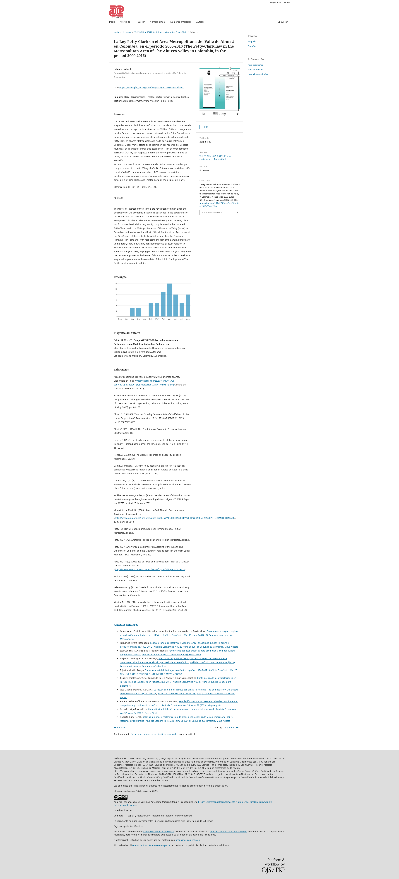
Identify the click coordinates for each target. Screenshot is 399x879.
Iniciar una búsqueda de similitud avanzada (154, 734)
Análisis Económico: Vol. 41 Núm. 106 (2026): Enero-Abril (171, 654)
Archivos (127, 32)
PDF (206, 127)
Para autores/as (255, 69)
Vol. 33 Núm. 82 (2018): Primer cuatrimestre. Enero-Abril (160, 32)
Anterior (121, 727)
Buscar (141, 21)
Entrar (287, 2)
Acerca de (125, 21)
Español (252, 46)
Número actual (157, 21)
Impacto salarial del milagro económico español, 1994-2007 (176, 670)
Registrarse (275, 2)
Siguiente (230, 727)
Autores (200, 21)
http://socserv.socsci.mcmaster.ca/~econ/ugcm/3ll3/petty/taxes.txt (150, 569)
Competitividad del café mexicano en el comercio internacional (181, 709)
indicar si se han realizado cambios (228, 831)
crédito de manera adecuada (158, 831)
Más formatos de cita (212, 212)
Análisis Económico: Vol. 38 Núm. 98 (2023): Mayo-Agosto (191, 705)
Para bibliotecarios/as (258, 74)
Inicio (112, 21)
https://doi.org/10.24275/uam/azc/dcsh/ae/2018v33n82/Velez (151, 87)
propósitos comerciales (187, 839)
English (252, 41)
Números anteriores (180, 21)
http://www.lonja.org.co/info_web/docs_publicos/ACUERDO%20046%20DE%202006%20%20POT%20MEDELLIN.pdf (174, 517)
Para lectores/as (255, 64)
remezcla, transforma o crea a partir (151, 845)
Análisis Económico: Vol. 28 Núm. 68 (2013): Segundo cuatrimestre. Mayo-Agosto (196, 646)
